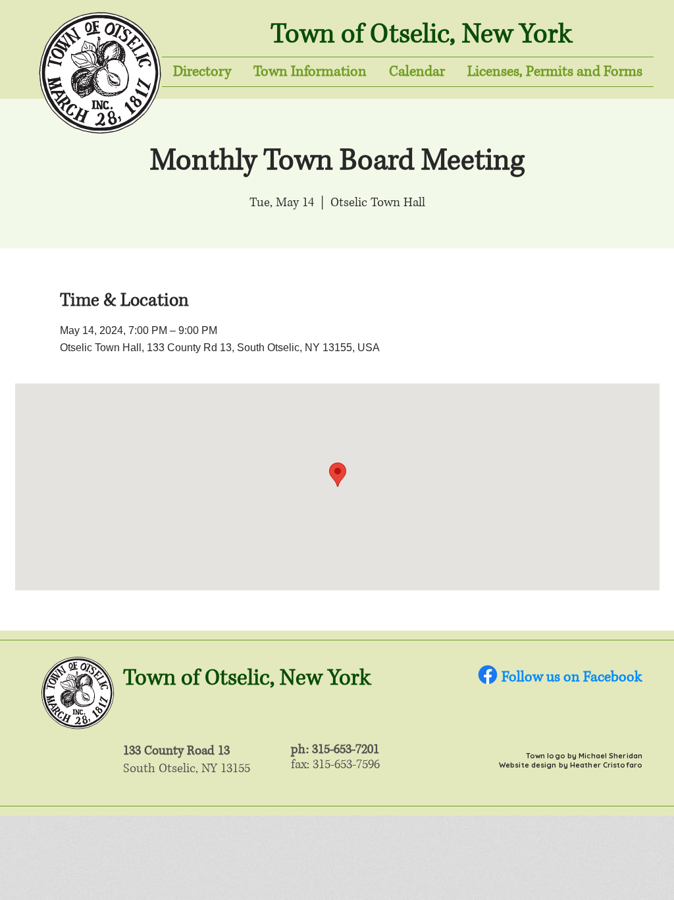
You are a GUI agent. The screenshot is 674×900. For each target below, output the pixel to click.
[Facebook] (487, 674)
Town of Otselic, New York (421, 34)
